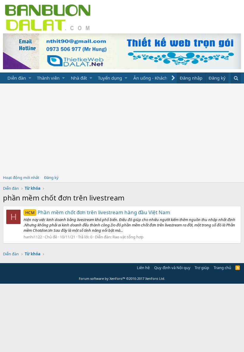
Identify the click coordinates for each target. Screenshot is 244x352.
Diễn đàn (16, 78)
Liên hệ (143, 267)
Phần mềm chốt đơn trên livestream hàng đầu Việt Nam (97, 212)
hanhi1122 (33, 237)
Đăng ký (51, 177)
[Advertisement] (122, 128)
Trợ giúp (202, 267)
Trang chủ (222, 267)
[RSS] (237, 267)
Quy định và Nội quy (172, 267)
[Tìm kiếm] (236, 78)
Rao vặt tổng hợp (127, 237)
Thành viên (48, 78)
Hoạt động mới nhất (21, 177)
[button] (30, 78)
